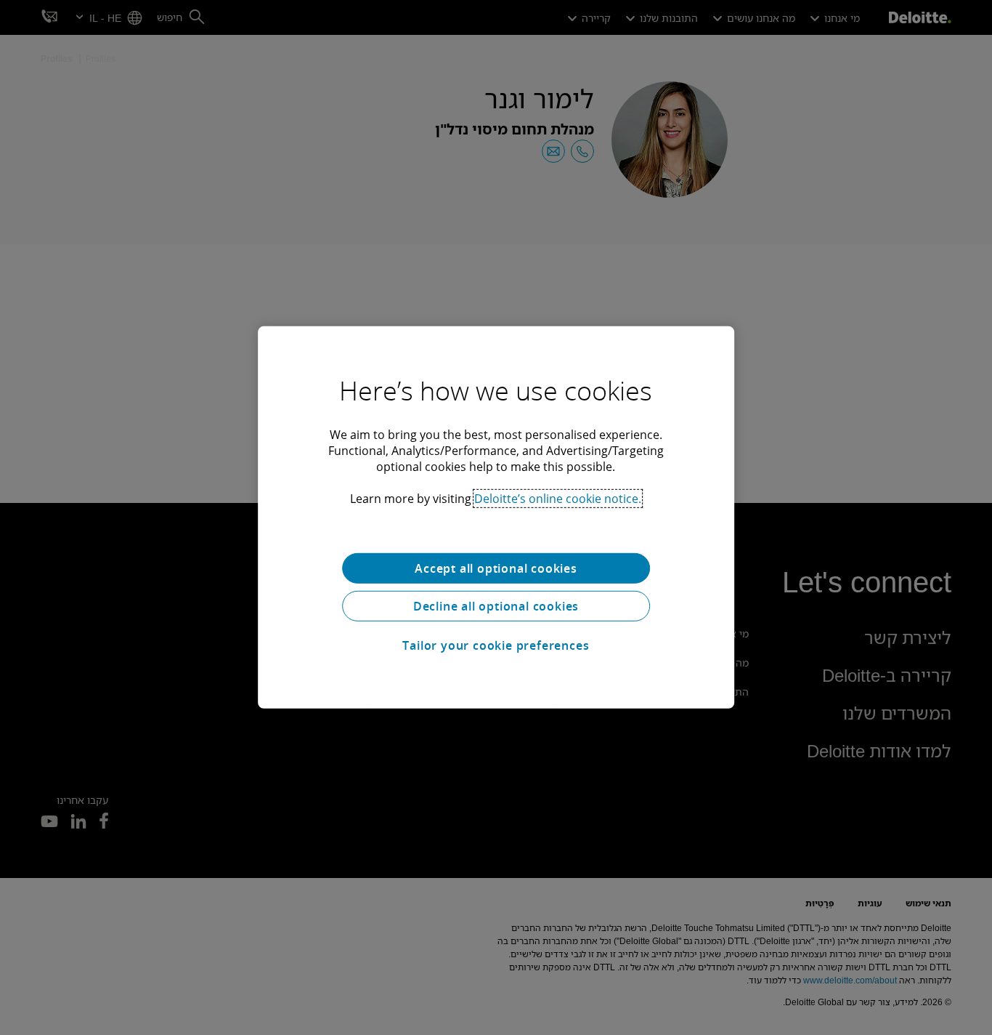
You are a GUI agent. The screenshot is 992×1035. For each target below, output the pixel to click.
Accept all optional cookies (496, 568)
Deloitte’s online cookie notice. (557, 499)
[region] (496, 517)
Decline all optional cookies (496, 606)
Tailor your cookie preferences (495, 645)
